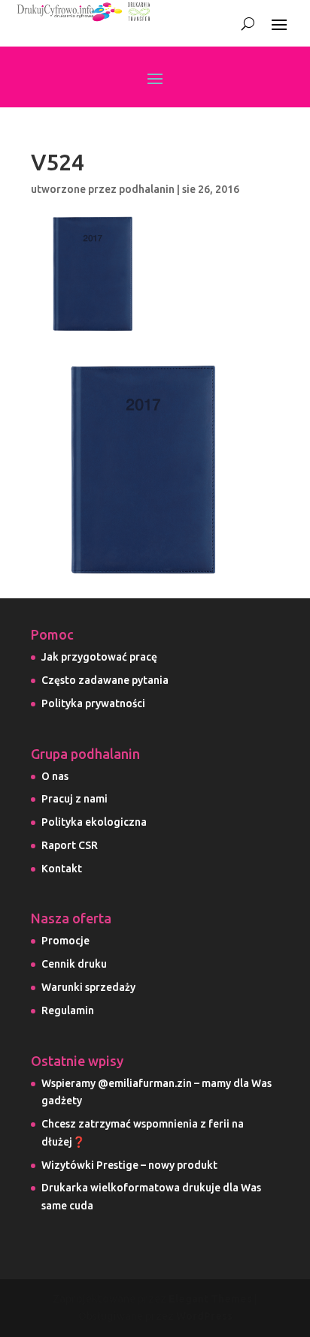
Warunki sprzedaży (88, 987)
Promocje (65, 941)
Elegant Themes (210, 1299)
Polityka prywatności (93, 703)
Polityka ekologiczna (94, 822)
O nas (54, 776)
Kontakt (61, 869)
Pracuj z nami (74, 799)
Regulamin (67, 1010)
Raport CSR (69, 845)
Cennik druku (74, 964)
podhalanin (147, 189)
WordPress (204, 1316)
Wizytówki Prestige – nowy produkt (129, 1165)
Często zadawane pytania (105, 680)
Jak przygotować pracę (99, 657)
